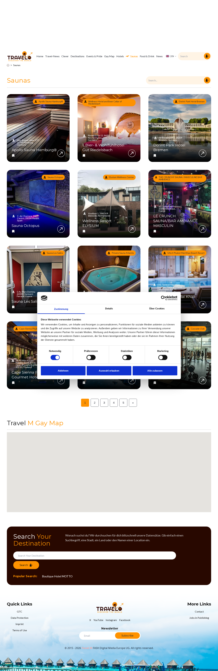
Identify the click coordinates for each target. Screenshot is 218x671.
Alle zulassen (154, 370)
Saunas (134, 56)
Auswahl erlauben (109, 370)
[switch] (91, 357)
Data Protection (19, 617)
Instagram (111, 619)
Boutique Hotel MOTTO (57, 576)
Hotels (120, 56)
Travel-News (52, 56)
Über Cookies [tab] (157, 308)
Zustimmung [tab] (61, 309)
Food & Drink (147, 56)
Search (24, 565)
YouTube (98, 619)
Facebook (124, 619)
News (159, 56)
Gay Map (109, 56)
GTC (19, 611)
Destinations (77, 56)
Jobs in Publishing (199, 617)
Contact (199, 611)
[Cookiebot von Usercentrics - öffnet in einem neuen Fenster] (163, 298)
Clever (65, 56)
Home (39, 56)
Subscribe (127, 635)
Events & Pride (94, 56)
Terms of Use (19, 630)
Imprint (19, 623)
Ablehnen (63, 370)
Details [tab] (109, 308)
